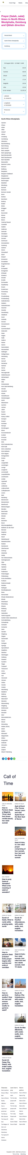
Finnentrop (4, 291)
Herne (3, 368)
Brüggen (3, 208)
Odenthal (4, 553)
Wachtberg (4, 689)
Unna (3, 671)
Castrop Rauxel (6, 222)
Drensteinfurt (5, 243)
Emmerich (4, 259)
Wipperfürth (4, 736)
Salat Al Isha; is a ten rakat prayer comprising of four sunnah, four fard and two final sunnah (20, 850)
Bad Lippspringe (6, 153)
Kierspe (3, 426)
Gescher (3, 308)
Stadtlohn (4, 650)
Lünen (3, 493)
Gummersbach (5, 328)
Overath (3, 569)
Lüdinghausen (5, 490)
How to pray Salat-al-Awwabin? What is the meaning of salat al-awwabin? (6, 885)
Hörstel (3, 389)
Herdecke (4, 363)
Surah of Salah (19, 803)
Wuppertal (4, 740)
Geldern (3, 303)
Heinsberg (4, 356)
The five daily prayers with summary (13, 1108)
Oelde (3, 555)
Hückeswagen (5, 398)
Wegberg (4, 705)
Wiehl (3, 729)
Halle (2, 338)
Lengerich (4, 470)
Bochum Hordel (6, 192)
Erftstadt (3, 273)
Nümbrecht (4, 546)
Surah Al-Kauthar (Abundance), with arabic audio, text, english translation (20, 924)
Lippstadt (4, 481)
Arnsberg (4, 136)
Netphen (3, 532)
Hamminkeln (5, 347)
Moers (3, 518)
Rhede (3, 599)
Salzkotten (4, 613)
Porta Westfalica (6, 578)
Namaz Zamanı (22, 1152)
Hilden (3, 379)
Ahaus (3, 125)
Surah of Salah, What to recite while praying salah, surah (7, 921)
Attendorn (4, 141)
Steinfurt (3, 652)
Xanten (3, 747)
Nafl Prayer (5, 877)
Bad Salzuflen (5, 159)
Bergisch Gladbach (7, 173)
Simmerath (4, 638)
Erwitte (3, 280)
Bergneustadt (5, 178)
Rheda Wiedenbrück (7, 597)
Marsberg (4, 497)
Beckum (3, 166)
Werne (3, 719)
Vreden (3, 687)
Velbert (3, 673)
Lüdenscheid (5, 488)
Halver (3, 342)
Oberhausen (5, 548)
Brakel (3, 203)
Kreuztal (3, 439)
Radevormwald (5, 583)
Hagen (3, 335)
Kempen (3, 419)
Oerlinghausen (5, 560)
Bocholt (3, 187)
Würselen (4, 745)
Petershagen (5, 574)
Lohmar (3, 483)
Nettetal (3, 534)
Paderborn (4, 571)
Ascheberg (4, 139)
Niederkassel (5, 539)
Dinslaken (4, 234)
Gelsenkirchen (5, 305)
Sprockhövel (5, 648)
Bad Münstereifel (6, 155)
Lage (2, 460)
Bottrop (3, 201)
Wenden (3, 710)
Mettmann (4, 513)
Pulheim (3, 581)
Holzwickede (5, 384)
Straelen (3, 659)
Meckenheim (5, 502)
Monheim (4, 520)
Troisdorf (4, 666)
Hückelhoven (5, 396)
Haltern (3, 340)
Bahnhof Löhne (5, 164)
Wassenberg (5, 703)
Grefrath (3, 319)
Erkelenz (4, 275)
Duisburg (4, 245)
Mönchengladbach (6, 525)
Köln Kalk (4, 446)
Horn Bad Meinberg (7, 386)
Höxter (3, 393)
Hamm (3, 345)
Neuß (3, 537)
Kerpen (3, 421)
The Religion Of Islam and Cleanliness (5, 1127)
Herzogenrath (5, 372)
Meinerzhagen (5, 507)
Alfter (2, 129)
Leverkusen (4, 476)
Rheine (3, 606)
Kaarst (3, 412)
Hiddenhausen (5, 375)
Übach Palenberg (6, 752)
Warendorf (4, 699)
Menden (3, 509)
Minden (3, 516)
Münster (3, 530)
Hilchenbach (5, 377)
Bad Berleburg (5, 143)
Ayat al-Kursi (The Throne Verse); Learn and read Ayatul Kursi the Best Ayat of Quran (20, 812)
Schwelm (4, 625)
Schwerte (4, 627)
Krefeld (3, 435)
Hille (2, 382)
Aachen (3, 123)
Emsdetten (4, 261)
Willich (3, 731)
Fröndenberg (5, 298)
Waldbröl (4, 692)
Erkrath (3, 277)
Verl (2, 675)
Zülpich (3, 749)
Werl (2, 715)
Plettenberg (4, 576)
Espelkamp (4, 284)
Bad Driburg (5, 146)
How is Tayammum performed (4, 1108)
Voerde (3, 685)
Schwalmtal (4, 622)
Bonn (2, 194)
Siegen (3, 636)
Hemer (3, 358)
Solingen (4, 643)
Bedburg (3, 169)
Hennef (3, 361)
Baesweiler (4, 162)
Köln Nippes (5, 453)
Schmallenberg (5, 620)
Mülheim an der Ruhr (7, 527)
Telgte (3, 664)
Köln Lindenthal (6, 449)
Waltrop (3, 694)
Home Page (12, 3)
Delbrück (4, 229)
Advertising (23, 1154)
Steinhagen (4, 655)
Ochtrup (3, 550)
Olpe (2, 562)
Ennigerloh (4, 271)
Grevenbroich (5, 324)
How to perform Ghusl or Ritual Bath (5, 1092)
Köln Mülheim (5, 451)
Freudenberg (5, 296)
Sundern (3, 662)
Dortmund (4, 241)
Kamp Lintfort (5, 416)
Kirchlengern (5, 428)
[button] (12, 3)
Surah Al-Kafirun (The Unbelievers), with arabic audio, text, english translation (20, 999)
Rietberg (3, 608)
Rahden (3, 585)
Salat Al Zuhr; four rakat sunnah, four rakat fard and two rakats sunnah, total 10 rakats (20, 960)
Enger (3, 266)
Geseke (3, 310)
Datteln (3, 227)
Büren (3, 220)
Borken (3, 197)
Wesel (3, 722)
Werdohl (3, 712)
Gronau (3, 326)
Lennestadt (4, 472)
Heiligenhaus (5, 354)
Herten (3, 370)
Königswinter (5, 456)
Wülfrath (3, 742)
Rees (2, 592)
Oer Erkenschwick (6, 557)
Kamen (3, 414)
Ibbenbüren (4, 402)
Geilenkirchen (5, 301)
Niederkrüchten (5, 541)
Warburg (3, 696)
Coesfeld (4, 224)
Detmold (3, 231)
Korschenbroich (6, 433)
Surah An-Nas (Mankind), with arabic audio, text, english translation (20, 1032)
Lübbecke (4, 486)
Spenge (3, 645)
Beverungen (5, 180)
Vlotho (3, 682)
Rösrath (3, 611)
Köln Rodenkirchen (7, 444)
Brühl (2, 210)
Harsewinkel (5, 349)
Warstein (4, 701)
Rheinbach (4, 601)
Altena (3, 134)
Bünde (3, 217)
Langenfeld (4, 463)
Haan (3, 333)
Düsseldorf (4, 252)
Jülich (3, 409)
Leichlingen (4, 465)
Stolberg (3, 657)
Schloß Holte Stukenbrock (9, 618)
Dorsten (3, 238)
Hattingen (4, 351)
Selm (2, 629)
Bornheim (4, 199)
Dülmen (3, 247)
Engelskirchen (5, 264)
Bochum (3, 190)
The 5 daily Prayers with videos (13, 1116)
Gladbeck (4, 315)
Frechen (3, 294)
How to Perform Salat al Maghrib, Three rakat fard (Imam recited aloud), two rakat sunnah (7, 815)
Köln (2, 442)
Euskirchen (4, 289)
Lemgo (3, 467)
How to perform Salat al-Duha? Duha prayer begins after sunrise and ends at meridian (7, 959)
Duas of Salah (13, 1124)
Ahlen (3, 127)
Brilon (3, 206)
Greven (3, 321)
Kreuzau (3, 437)
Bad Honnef (4, 148)
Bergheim (4, 171)
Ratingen (4, 588)
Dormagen (4, 236)
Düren (3, 250)
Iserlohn (3, 405)
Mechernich (4, 500)
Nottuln (3, 544)
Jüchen (3, 407)
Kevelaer (4, 423)
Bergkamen (4, 176)
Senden (3, 631)
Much (3, 523)
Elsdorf (3, 257)
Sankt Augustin (5, 615)
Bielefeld (3, 183)
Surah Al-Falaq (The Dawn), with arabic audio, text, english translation (7, 1065)
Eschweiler (4, 282)
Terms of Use (16, 1154)
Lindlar (3, 479)
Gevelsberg (4, 312)
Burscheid (4, 213)
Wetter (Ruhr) (5, 726)
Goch (3, 317)
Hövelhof (4, 391)
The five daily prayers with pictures (13, 1100)
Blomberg (4, 185)
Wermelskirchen (6, 717)
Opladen (3, 567)
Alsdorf (3, 132)
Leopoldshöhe (5, 474)
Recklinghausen (6, 590)
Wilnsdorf (4, 733)
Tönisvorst (4, 668)
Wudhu (20, 3)
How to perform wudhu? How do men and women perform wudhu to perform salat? (7, 1001)
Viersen (3, 680)
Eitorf (2, 254)
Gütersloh (4, 331)
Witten (3, 738)
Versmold (4, 678)
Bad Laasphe (5, 150)
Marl (2, 495)
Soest (3, 641)
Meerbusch (4, 504)
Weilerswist (4, 708)
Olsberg (3, 564)
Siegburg (4, 634)
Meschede (4, 511)
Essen (3, 287)
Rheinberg (4, 604)
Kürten (3, 458)
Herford (3, 365)
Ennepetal (4, 268)
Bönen (3, 215)
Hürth (3, 400)
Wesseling (4, 724)
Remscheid (4, 594)
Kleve (3, 430)
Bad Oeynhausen (6, 157)
